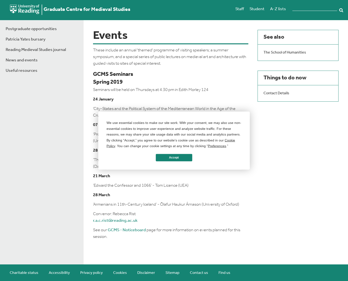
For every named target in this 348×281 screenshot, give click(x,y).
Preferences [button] (217, 146)
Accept (174, 157)
